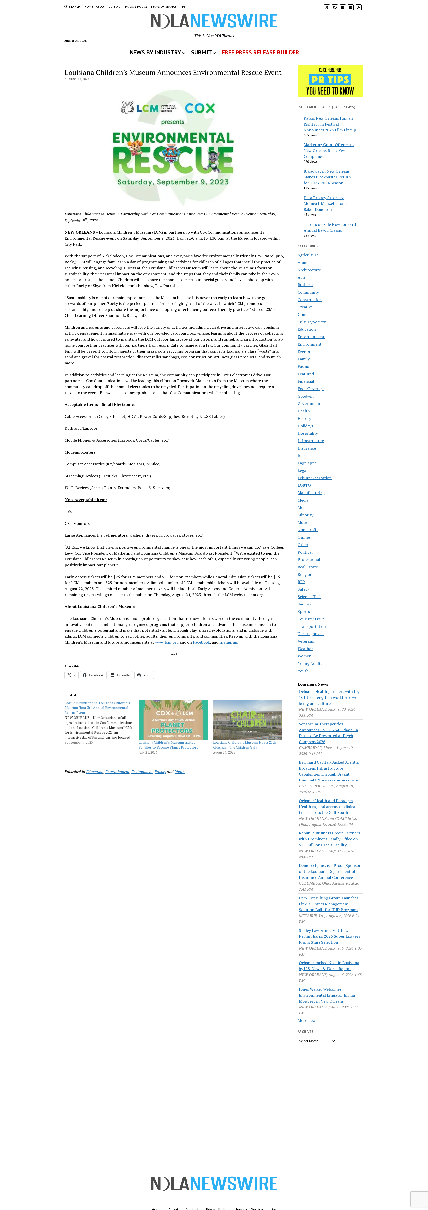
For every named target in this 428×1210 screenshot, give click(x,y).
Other (303, 544)
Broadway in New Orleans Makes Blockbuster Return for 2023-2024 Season (327, 177)
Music (303, 522)
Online (304, 537)
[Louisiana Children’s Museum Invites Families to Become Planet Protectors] (173, 720)
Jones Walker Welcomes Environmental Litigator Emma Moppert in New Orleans (327, 995)
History (304, 418)
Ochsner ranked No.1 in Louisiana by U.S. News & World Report (329, 965)
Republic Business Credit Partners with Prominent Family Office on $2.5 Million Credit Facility (329, 839)
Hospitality (308, 433)
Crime (303, 314)
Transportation (312, 626)
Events (304, 351)
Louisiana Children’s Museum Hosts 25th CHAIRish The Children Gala (244, 745)
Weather (305, 648)
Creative (305, 307)
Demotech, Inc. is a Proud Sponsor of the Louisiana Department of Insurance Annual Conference (330, 871)
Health (304, 411)
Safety (303, 589)
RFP (301, 581)
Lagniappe (307, 463)
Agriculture (308, 255)
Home (89, 6)
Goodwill (306, 396)
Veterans (306, 641)
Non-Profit (308, 529)
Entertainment (117, 771)
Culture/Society (312, 322)
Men (302, 507)
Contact (115, 6)
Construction (310, 299)
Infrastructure (311, 440)
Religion (305, 574)
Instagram (228, 642)
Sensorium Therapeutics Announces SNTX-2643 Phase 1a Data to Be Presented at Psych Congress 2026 (328, 732)
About (101, 6)
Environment (142, 771)
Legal (302, 470)
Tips (182, 6)
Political (305, 552)
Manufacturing (311, 492)
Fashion (305, 366)
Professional (309, 559)
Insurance (307, 448)
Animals (305, 262)
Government (309, 403)
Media (303, 500)
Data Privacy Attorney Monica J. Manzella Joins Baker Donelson (325, 203)
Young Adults (310, 663)
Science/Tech (309, 596)
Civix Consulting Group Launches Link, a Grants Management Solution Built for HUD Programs (328, 903)
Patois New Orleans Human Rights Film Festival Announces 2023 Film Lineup (330, 124)
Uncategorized (311, 633)
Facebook (201, 642)
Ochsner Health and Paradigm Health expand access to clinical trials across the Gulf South (327, 806)
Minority (305, 515)
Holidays (305, 426)
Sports (304, 611)
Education (94, 771)
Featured (306, 374)
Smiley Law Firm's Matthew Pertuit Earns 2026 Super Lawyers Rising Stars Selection (329, 936)
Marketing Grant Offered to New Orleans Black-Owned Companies (329, 150)
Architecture (309, 270)
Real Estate (308, 567)
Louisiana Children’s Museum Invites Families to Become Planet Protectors (168, 745)
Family (160, 771)
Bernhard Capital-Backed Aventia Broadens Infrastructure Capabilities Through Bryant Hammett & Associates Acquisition (330, 771)
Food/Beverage (311, 388)
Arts (302, 277)
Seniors (304, 604)
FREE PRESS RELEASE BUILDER (260, 52)
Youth (180, 771)
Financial (306, 381)
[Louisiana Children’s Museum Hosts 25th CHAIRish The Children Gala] (247, 720)
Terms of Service (164, 6)
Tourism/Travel (312, 619)
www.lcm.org (167, 642)
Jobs (301, 455)
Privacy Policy (136, 6)
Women (304, 656)
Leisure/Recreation (315, 477)
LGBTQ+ (305, 485)
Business (305, 284)
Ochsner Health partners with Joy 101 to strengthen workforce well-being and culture (330, 697)
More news (307, 1020)
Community (308, 292)
